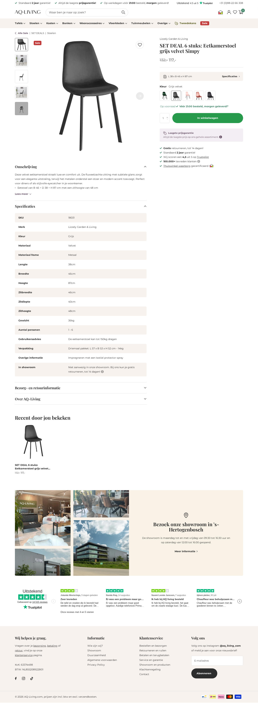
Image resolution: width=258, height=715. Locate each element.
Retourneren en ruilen (152, 650)
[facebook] (16, 678)
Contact (144, 674)
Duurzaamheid (96, 655)
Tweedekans (188, 23)
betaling (52, 645)
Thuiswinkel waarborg (176, 166)
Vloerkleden (116, 23)
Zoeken (123, 12)
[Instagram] (23, 678)
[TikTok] (31, 678)
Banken (67, 23)
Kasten (50, 23)
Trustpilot (203, 157)
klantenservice (24, 655)
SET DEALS (38, 33)
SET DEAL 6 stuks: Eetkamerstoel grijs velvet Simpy (31, 466)
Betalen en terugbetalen (154, 655)
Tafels (18, 23)
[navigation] (21, 44)
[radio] (165, 96)
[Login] (229, 12)
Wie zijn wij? (95, 645)
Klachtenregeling (150, 669)
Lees (21, 193)
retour (19, 650)
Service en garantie (151, 660)
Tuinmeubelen (140, 23)
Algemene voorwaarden (102, 660)
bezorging (39, 645)
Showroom (94, 650)
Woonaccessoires (91, 23)
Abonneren (204, 673)
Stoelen (34, 23)
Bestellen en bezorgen (153, 645)
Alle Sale (23, 33)
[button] (168, 114)
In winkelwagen (207, 118)
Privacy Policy (96, 664)
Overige (162, 23)
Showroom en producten (154, 664)
